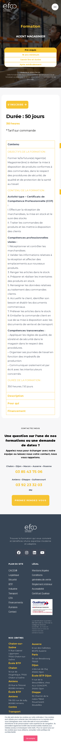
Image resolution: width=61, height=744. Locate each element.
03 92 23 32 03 (29, 482)
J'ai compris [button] (30, 738)
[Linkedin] (34, 552)
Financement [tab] (17, 411)
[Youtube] (42, 552)
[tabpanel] (30, 270)
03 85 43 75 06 (29, 469)
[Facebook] (18, 552)
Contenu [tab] (13, 144)
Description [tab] (16, 395)
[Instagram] (26, 552)
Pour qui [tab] (13, 403)
